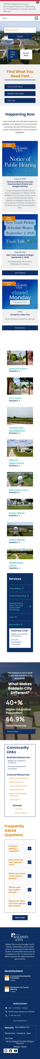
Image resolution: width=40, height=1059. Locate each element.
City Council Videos (15, 87)
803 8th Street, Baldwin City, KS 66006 (21, 1012)
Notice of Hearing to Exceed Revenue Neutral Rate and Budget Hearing (20, 184)
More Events (20, 328)
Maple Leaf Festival (16, 790)
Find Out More (12, 731)
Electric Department (16, 462)
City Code (11, 100)
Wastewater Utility (16, 564)
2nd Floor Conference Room (19, 982)
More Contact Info (20, 1021)
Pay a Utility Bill (13, 54)
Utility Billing (17, 539)
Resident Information (15, 93)
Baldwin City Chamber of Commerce (19, 635)
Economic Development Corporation (16, 642)
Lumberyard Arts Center (18, 786)
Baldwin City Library (16, 782)
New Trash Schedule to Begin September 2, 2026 (20, 256)
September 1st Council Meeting (19, 988)
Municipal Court (19, 490)
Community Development (17, 429)
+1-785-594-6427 (15, 1015)
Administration (18, 368)
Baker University (21, 813)
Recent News (26, 54)
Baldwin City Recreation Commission (18, 794)
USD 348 (18, 809)
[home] (5, 18)
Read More (14, 371)
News (29, 1033)
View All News (20, 273)
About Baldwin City (22, 1027)
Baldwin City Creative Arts (19, 778)
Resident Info (10, 1033)
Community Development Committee (20, 977)
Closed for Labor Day (20, 315)
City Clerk (15, 398)
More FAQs (20, 917)
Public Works (17, 513)
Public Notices (8, 145)
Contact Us (21, 1033)
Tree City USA (14, 799)
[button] (35, 18)
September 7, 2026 (9, 283)
